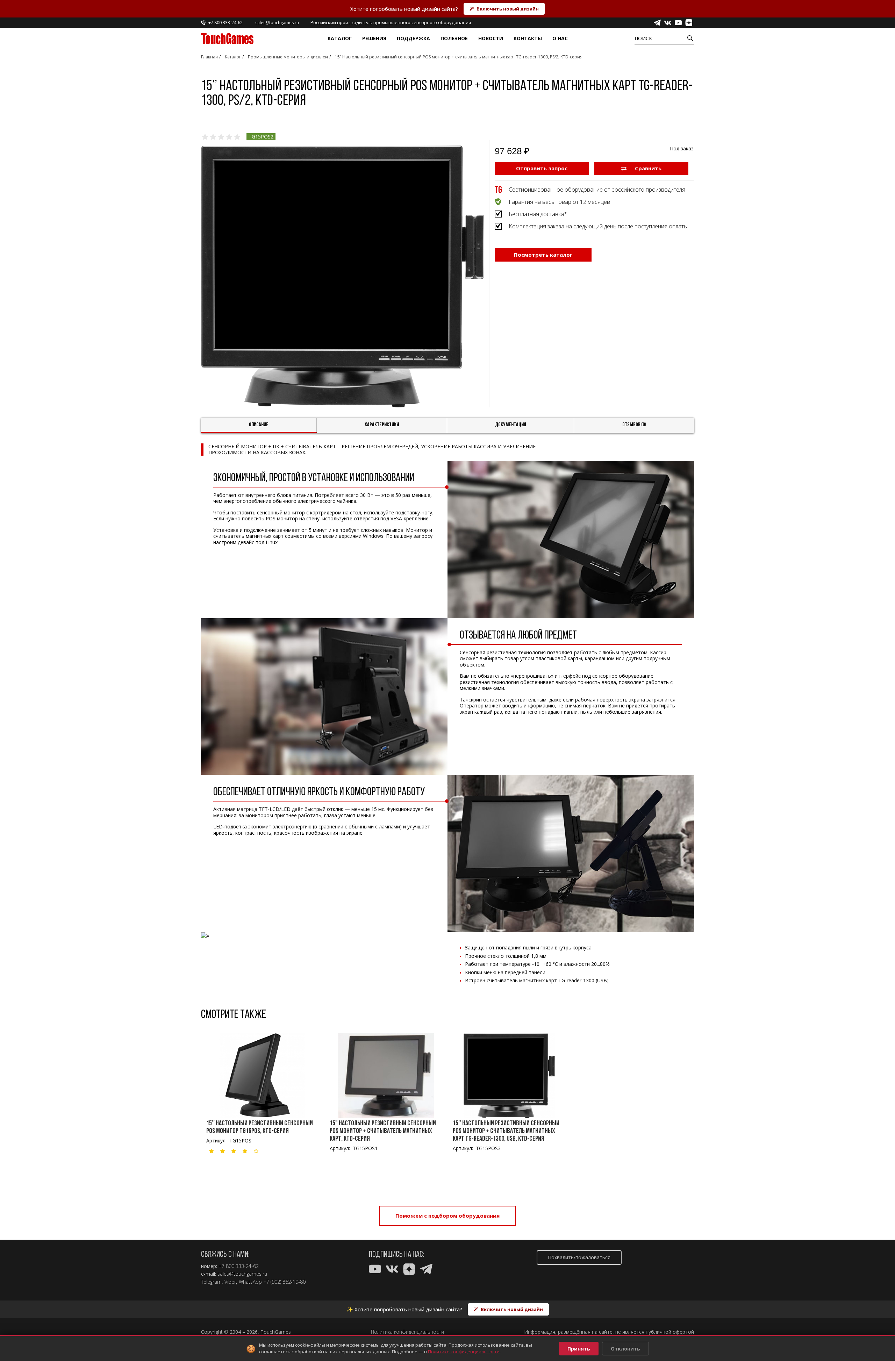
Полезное (454, 38)
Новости (490, 38)
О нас (560, 38)
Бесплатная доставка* (538, 214)
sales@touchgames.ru (242, 1274)
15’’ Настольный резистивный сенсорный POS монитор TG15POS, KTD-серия (259, 1127)
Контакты (528, 38)
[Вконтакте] (668, 22)
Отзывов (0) (634, 425)
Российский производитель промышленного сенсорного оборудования (390, 22)
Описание (258, 425)
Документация (510, 425)
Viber (230, 1282)
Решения (374, 38)
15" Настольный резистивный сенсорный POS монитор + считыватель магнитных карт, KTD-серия (383, 1131)
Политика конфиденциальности (407, 1332)
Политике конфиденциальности (464, 1351)
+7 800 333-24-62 (239, 1266)
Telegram (211, 1282)
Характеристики (382, 425)
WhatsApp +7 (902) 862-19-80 (272, 1282)
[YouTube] (678, 22)
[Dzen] (688, 22)
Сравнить (647, 168)
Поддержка (413, 38)
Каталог (340, 38)
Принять (578, 1348)
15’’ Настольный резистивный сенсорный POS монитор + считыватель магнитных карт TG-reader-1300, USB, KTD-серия (506, 1131)
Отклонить (625, 1348)
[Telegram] (657, 22)
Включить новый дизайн (508, 9)
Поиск (643, 38)
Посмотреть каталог (543, 254)
